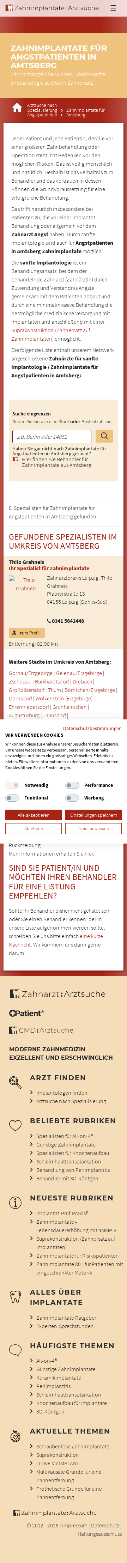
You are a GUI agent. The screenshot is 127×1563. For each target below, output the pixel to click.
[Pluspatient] (26, 1014)
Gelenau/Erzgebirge (79, 672)
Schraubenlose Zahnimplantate (72, 1446)
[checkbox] (12, 785)
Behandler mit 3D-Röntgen (67, 1178)
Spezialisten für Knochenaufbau (72, 1152)
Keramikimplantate (58, 1377)
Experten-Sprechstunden (65, 1326)
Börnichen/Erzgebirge (90, 689)
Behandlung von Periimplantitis (73, 1169)
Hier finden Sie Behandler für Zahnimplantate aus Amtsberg (56, 462)
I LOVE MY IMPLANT (57, 1463)
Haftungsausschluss (100, 1533)
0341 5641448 (68, 621)
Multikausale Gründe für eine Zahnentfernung (69, 1476)
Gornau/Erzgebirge (31, 672)
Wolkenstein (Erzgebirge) (64, 698)
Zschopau (20, 681)
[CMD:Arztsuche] (41, 1031)
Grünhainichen (70, 706)
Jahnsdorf (54, 715)
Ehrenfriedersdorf (29, 706)
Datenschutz (105, 1525)
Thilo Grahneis (26, 562)
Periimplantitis (53, 1385)
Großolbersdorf (26, 689)
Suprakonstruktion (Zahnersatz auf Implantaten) (75, 1243)
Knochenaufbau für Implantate (71, 1402)
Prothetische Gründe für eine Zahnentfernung (69, 1493)
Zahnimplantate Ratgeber (66, 1317)
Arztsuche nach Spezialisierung (42, 107)
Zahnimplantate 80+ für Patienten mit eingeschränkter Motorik (79, 1268)
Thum (54, 689)
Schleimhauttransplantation (68, 1161)
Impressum (74, 1525)
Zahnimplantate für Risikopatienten (77, 1255)
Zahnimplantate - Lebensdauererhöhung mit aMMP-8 (76, 1226)
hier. (90, 853)
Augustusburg (24, 715)
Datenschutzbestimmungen (92, 728)
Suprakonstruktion (57, 1454)
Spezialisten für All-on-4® (64, 1135)
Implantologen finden (61, 1092)
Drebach (82, 681)
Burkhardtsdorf (52, 681)
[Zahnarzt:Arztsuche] (61, 997)
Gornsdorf (20, 698)
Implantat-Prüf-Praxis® (62, 1213)
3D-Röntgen (50, 1411)
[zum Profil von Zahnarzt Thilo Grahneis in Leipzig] (23, 583)
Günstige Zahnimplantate (66, 1144)
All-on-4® (46, 1360)
